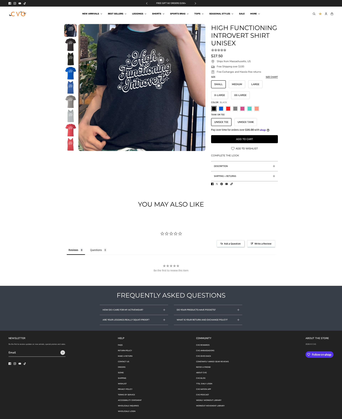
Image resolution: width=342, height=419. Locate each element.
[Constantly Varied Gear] (18, 13)
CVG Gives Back (203, 356)
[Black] (214, 108)
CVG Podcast (202, 395)
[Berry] (242, 108)
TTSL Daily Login (204, 383)
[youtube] (20, 3)
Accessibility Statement (130, 400)
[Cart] (331, 13)
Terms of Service (126, 395)
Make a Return (125, 356)
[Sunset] (257, 108)
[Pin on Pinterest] (222, 184)
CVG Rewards (202, 345)
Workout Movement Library (210, 406)
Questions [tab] (96, 250)
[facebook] (10, 3)
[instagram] (15, 3)
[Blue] (221, 108)
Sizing (121, 372)
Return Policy (125, 350)
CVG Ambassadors (205, 350)
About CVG (201, 372)
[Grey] (235, 108)
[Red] (228, 108)
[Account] (326, 13)
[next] (195, 3)
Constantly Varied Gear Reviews (212, 361)
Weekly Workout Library (208, 400)
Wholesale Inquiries (128, 406)
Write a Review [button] (263, 243)
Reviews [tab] (73, 250)
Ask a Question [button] (232, 243)
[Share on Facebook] (212, 184)
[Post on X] (217, 184)
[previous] (146, 3)
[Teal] (249, 108)
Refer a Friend (203, 367)
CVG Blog (200, 378)
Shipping (122, 378)
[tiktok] (25, 3)
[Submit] (62, 352)
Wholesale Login (126, 411)
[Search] (314, 13)
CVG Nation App (203, 389)
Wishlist (122, 383)
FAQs (120, 345)
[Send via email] (227, 184)
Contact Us (123, 361)
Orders (121, 367)
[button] (232, 184)
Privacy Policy (125, 389)
